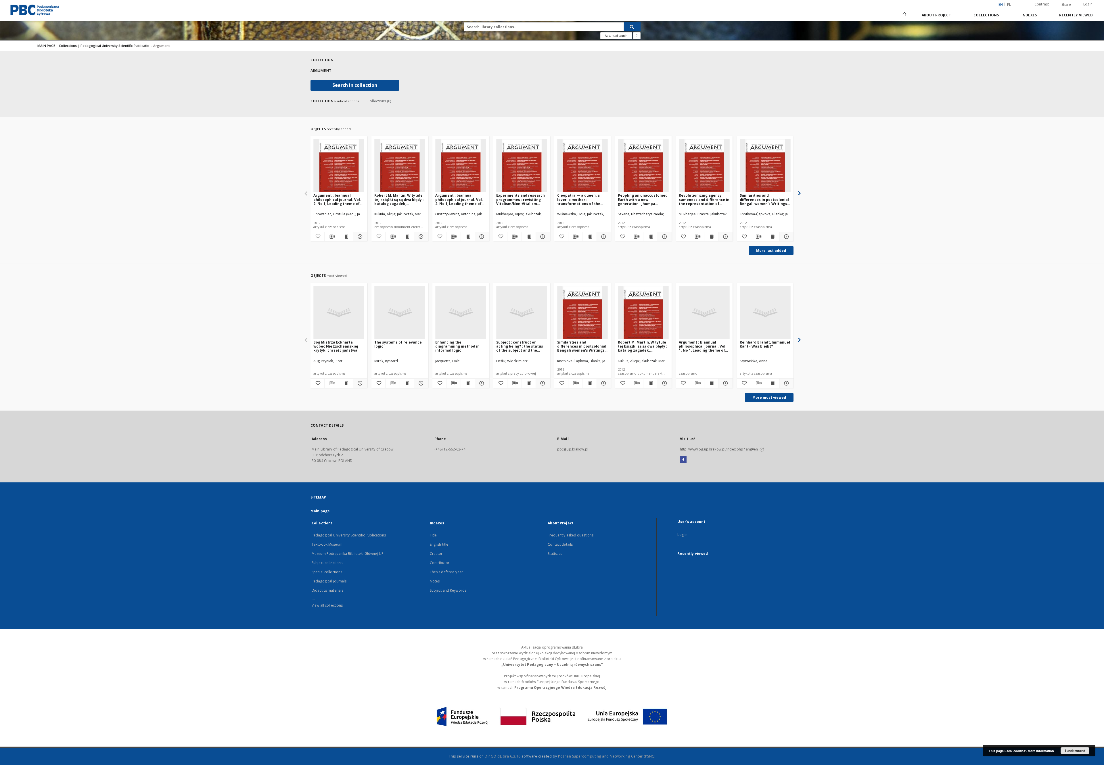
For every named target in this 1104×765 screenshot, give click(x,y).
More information (1041, 751)
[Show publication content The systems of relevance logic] (407, 383)
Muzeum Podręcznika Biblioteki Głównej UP (348, 553)
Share (1066, 4)
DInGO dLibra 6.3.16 (503, 756)
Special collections (327, 572)
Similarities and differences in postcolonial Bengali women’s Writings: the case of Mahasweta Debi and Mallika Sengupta (764, 199)
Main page (320, 511)
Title (433, 535)
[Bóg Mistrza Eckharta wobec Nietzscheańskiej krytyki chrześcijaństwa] (339, 312)
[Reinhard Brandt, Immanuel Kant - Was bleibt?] (765, 312)
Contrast (1041, 4)
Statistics (555, 553)
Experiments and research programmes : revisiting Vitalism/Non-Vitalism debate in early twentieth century (520, 199)
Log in (682, 534)
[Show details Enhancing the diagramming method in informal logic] (481, 383)
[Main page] (904, 15)
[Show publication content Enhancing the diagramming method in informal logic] (468, 383)
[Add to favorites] (317, 236)
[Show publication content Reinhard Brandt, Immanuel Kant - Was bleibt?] (772, 383)
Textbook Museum (327, 544)
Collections (986, 15)
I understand (1075, 750)
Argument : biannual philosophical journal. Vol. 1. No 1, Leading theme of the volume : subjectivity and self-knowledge (703, 346)
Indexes (1029, 15)
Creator (436, 553)
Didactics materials (327, 590)
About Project (936, 15)
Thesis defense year (446, 572)
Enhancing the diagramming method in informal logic (457, 346)
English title (439, 544)
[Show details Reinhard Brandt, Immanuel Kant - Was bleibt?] (786, 383)
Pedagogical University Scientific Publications (117, 45)
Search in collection (354, 85)
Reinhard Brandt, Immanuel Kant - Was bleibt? (765, 344)
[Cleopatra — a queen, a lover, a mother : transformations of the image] (582, 165)
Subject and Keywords (448, 590)
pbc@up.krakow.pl (572, 449)
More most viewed (769, 397)
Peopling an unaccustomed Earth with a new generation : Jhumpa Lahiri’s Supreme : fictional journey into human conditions (643, 199)
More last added (771, 250)
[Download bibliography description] (331, 236)
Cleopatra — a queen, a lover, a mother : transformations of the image (578, 199)
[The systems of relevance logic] (400, 312)
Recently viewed (1076, 15)
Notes (435, 581)
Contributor (439, 562)
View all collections (327, 605)
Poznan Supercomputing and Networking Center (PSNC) (606, 756)
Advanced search (616, 36)
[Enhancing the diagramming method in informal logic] (461, 312)
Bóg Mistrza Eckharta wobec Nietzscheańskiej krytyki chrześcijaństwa (335, 346)
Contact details (560, 544)
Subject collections (327, 562)
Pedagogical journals (329, 581)
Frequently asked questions (570, 535)
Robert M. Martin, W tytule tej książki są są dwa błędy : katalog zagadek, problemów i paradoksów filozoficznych (399, 199)
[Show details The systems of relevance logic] (420, 383)
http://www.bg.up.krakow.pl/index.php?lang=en (719, 449)
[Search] (632, 26)
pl (1009, 4)
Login (1087, 4)
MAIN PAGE (46, 45)
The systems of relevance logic (398, 344)
